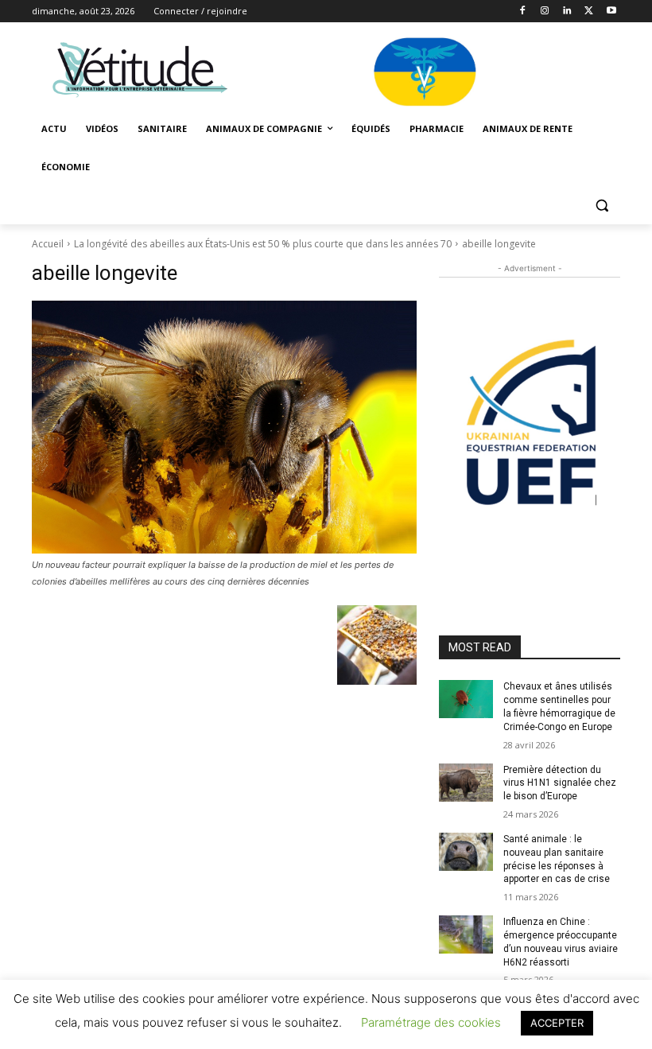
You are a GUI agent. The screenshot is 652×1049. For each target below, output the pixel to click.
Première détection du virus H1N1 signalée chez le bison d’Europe (559, 783)
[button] (601, 205)
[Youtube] (611, 11)
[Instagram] (545, 11)
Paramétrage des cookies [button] (431, 1022)
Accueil (48, 244)
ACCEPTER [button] (557, 1022)
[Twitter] (589, 11)
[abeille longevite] (224, 427)
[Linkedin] (567, 11)
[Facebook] (523, 11)
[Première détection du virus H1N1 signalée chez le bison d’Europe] (466, 782)
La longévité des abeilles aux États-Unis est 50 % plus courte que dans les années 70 (263, 244)
